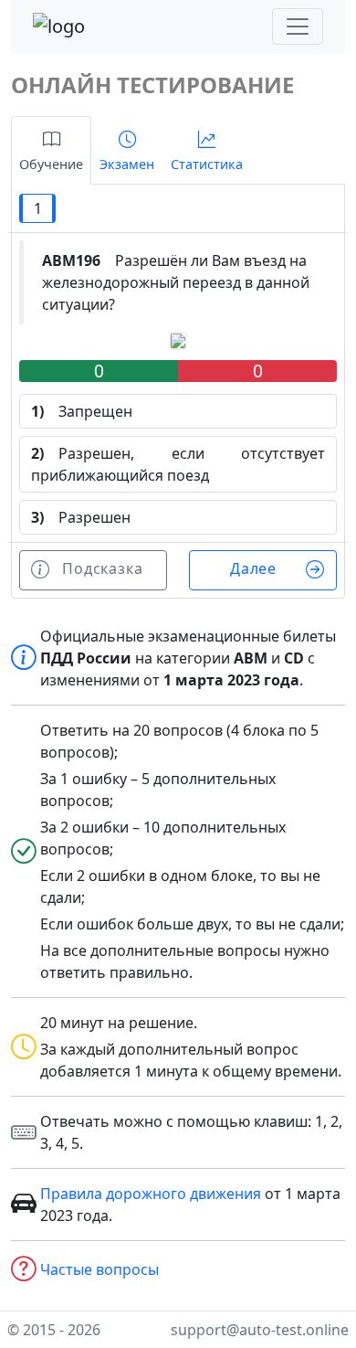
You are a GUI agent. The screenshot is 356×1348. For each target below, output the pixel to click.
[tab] (51, 150)
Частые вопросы (99, 1269)
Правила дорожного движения (150, 1193)
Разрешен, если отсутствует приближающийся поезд (178, 464)
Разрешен (81, 517)
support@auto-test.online (260, 1330)
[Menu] (297, 26)
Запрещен (81, 411)
